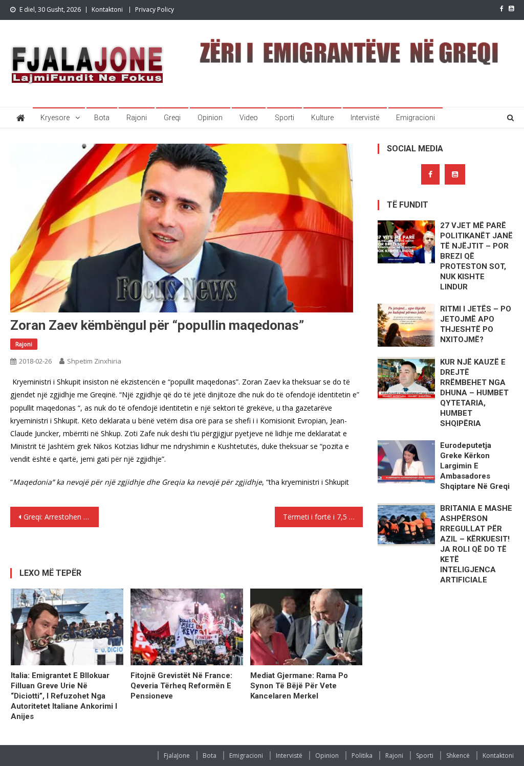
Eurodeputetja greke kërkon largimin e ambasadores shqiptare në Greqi (475, 466)
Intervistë (365, 118)
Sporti (284, 118)
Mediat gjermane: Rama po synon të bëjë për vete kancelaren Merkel (299, 686)
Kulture (322, 118)
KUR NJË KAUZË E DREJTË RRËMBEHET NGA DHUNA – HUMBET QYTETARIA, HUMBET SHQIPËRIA (474, 392)
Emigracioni (415, 118)
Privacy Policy (154, 9)
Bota (102, 118)
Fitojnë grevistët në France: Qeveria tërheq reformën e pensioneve (181, 686)
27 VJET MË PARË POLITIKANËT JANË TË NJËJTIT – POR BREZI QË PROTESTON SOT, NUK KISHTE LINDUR (476, 256)
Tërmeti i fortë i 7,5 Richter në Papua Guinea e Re (323, 517)
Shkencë (458, 755)
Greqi (172, 118)
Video (248, 118)
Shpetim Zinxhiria (94, 361)
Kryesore (55, 118)
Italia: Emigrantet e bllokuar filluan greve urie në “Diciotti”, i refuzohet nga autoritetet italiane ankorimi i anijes (64, 696)
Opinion (210, 118)
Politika (362, 755)
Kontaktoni (107, 9)
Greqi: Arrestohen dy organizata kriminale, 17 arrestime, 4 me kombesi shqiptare (61, 517)
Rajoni (136, 118)
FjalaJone (177, 755)
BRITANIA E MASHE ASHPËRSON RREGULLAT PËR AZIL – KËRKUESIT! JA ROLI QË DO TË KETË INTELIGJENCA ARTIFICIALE (476, 544)
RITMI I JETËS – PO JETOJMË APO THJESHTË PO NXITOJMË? (475, 324)
